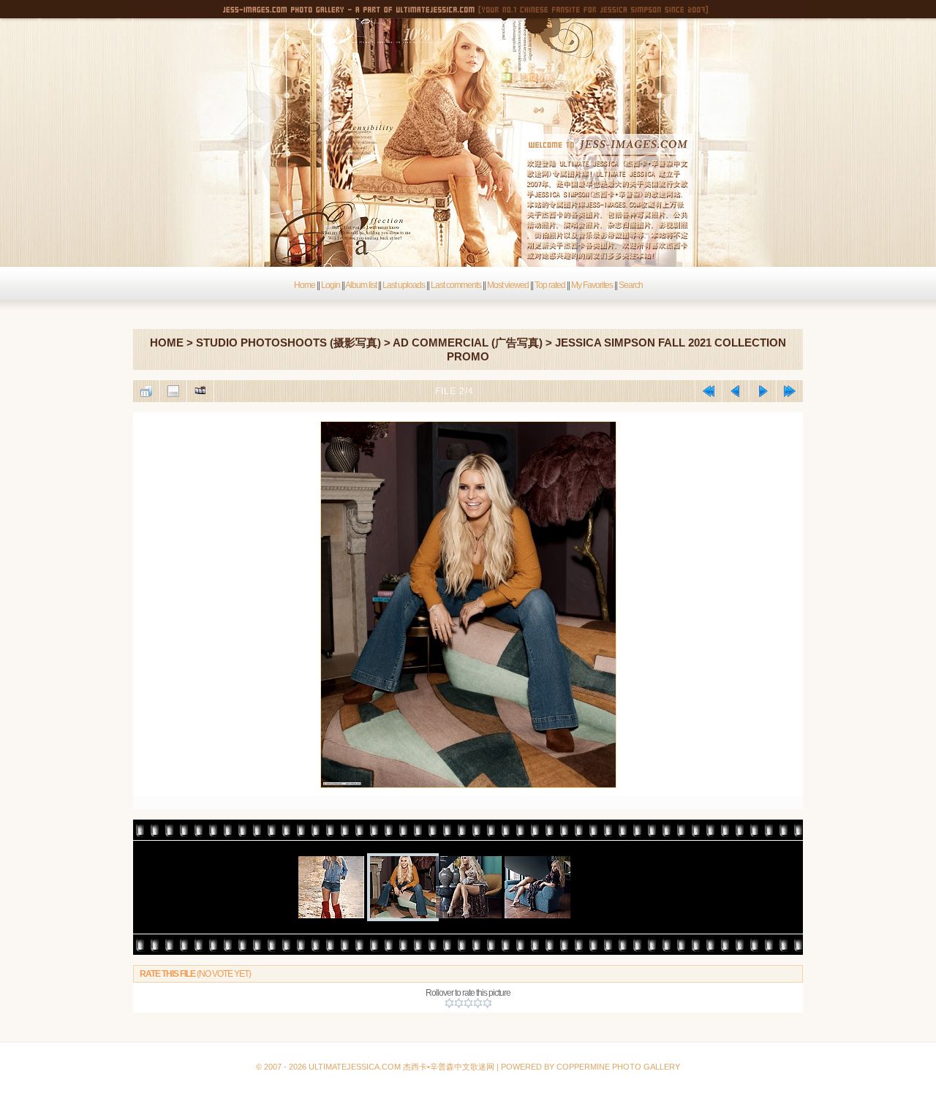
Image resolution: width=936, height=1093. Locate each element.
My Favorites (592, 285)
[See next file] (763, 391)
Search (631, 285)
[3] (468, 1003)
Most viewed (508, 285)
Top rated (550, 285)
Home (304, 285)
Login (330, 285)
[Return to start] (708, 391)
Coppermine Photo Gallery (483, 1032)
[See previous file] (735, 391)
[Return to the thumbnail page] (146, 391)
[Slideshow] (200, 391)
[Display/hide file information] (173, 391)
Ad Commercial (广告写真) (468, 342)
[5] (487, 1003)
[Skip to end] (790, 391)
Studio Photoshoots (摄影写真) (288, 342)
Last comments (456, 285)
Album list (361, 285)
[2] (459, 1003)
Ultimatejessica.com (355, 1066)
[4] (478, 1003)
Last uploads (403, 285)
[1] (449, 1003)
